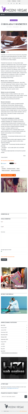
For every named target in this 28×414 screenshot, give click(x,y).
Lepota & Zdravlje (14, 20)
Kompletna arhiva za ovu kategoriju (9, 353)
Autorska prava (24, 411)
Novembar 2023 (4, 334)
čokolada (4, 168)
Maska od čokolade (6, 170)
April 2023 (3, 351)
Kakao (18, 168)
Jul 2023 (2, 344)
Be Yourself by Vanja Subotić (7, 160)
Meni (3, 14)
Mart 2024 (3, 325)
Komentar (3, 231)
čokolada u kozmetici (11, 168)
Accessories (5, 310)
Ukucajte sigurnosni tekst (6, 249)
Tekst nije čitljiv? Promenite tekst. (8, 256)
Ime (2, 221)
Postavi (4, 259)
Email (2, 226)
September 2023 (4, 339)
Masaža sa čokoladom (15, 170)
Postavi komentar (7, 175)
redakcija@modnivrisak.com (12, 388)
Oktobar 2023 (4, 337)
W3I (20, 411)
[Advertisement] (14, 202)
